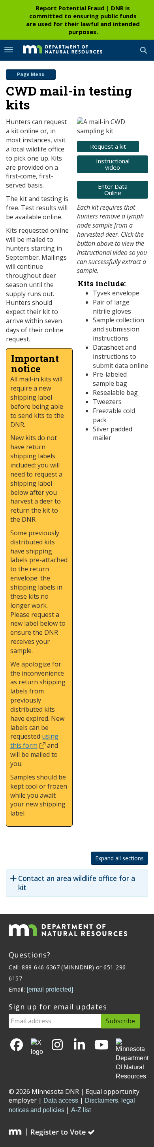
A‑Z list (81, 1110)
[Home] (56, 49)
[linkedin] (79, 1045)
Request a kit (108, 146)
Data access (60, 1100)
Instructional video (113, 164)
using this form (34, 741)
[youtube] (101, 1045)
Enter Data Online (113, 189)
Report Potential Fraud (70, 8)
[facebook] (16, 1045)
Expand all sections (119, 858)
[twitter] (37, 1047)
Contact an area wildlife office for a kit (76, 883)
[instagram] (57, 1045)
